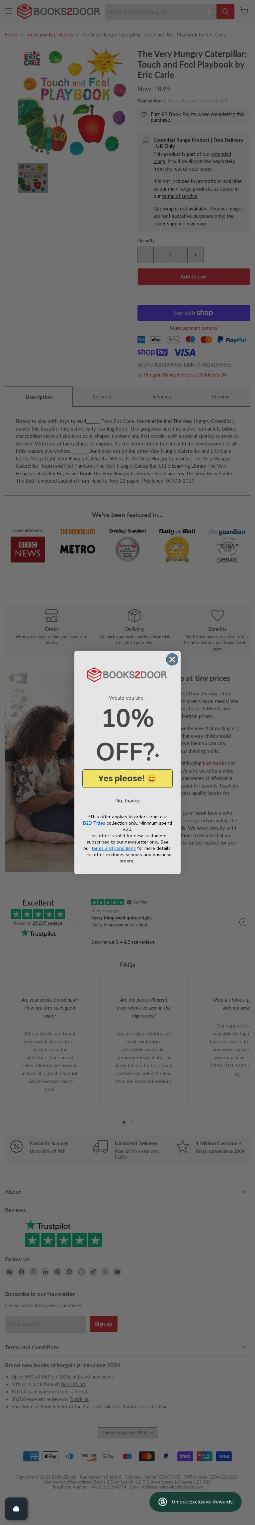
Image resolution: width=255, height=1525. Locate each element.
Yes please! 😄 (127, 778)
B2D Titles (94, 823)
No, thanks (127, 800)
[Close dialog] (172, 659)
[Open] (16, 1508)
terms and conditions (114, 848)
